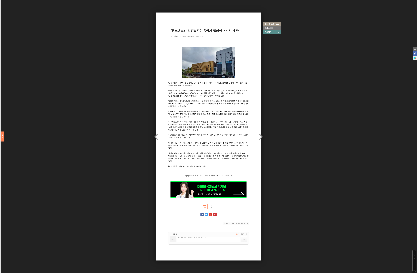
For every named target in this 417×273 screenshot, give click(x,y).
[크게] (414, 254)
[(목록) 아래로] (414, 263)
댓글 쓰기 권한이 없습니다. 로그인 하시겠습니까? (192, 238)
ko (415, 49)
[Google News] (415, 58)
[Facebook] (415, 53)
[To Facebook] (202, 213)
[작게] (414, 257)
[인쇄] (414, 270)
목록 (2, 136)
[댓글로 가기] (414, 267)
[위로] (414, 260)
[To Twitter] (206, 213)
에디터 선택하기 (242, 234)
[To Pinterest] (215, 213)
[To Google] (211, 213)
